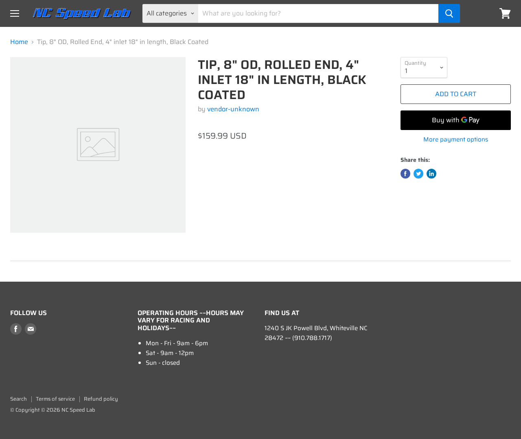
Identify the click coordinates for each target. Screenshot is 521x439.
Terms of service (55, 399)
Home (19, 42)
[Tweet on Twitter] (418, 174)
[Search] (449, 13)
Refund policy (101, 399)
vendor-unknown (233, 109)
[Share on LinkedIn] (431, 174)
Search (18, 399)
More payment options (455, 139)
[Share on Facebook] (405, 174)
